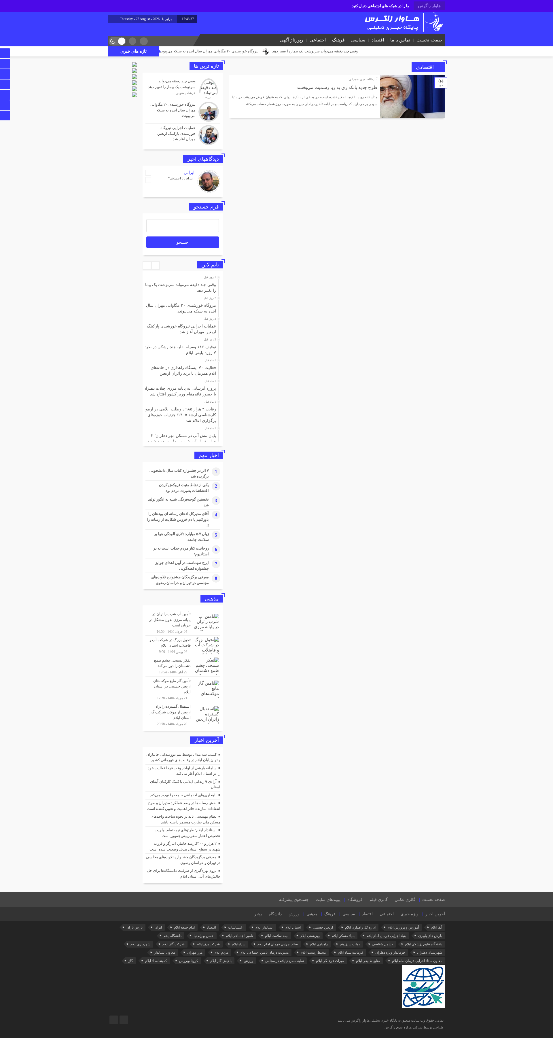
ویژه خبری (409, 914)
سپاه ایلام (238, 944)
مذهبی (311, 914)
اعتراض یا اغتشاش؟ (181, 178)
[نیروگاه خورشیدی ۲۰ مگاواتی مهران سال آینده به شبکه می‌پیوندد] (182, 111)
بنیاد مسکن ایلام (343, 936)
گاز (130, 961)
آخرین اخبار (435, 914)
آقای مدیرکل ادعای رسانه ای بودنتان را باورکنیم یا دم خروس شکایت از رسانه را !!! (178, 519)
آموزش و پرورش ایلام (403, 927)
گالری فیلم (379, 899)
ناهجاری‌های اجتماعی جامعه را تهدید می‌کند (183, 795)
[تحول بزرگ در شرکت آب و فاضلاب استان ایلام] (182, 646)
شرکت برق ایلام (208, 944)
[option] (182, 286)
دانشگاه (275, 914)
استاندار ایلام (264, 927)
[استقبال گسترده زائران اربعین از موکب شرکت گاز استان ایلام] (182, 714)
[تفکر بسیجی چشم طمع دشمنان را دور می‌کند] (182, 666)
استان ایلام (293, 927)
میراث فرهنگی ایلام (330, 961)
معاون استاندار (164, 952)
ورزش (294, 914)
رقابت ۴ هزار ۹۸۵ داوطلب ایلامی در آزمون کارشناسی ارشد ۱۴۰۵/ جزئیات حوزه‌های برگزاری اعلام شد (179, 415)
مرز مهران (194, 952)
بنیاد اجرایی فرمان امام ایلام (386, 936)
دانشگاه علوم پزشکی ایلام (423, 944)
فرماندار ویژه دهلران (390, 952)
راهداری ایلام (319, 944)
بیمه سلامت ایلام (276, 936)
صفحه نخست (429, 39)
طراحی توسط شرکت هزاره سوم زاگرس (414, 1027)
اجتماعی (318, 39)
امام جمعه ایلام (184, 927)
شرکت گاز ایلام (173, 944)
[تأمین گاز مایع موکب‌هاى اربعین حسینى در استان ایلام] (182, 689)
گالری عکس (405, 899)
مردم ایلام (221, 952)
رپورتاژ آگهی (291, 39)
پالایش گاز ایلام (221, 961)
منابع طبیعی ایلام (368, 961)
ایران (158, 927)
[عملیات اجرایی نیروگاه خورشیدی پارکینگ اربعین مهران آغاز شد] (182, 134)
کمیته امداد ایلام (156, 961)
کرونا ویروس (188, 961)
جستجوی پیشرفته (294, 899)
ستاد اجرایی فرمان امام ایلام (277, 944)
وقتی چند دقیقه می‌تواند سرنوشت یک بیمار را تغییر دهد (355, 51)
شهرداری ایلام (140, 944)
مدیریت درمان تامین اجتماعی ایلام (264, 952)
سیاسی (358, 39)
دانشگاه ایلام (172, 936)
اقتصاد (378, 39)
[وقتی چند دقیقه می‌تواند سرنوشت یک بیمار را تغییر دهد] (182, 88)
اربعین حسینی (323, 927)
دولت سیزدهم (350, 944)
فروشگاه (355, 899)
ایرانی (189, 172)
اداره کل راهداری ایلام (360, 927)
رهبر (258, 914)
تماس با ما (400, 39)
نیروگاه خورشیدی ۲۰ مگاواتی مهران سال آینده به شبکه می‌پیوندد (249, 51)
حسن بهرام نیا (204, 936)
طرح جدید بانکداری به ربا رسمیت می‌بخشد (337, 87)
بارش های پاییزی (430, 936)
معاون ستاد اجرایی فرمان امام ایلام (417, 961)
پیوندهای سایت (328, 899)
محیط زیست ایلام (313, 952)
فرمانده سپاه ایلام (350, 952)
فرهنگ (338, 39)
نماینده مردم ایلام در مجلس (284, 961)
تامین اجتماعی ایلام (239, 936)
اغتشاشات (235, 927)
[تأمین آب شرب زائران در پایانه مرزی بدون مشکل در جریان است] (182, 622)
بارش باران (134, 927)
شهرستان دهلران (429, 952)
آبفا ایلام (436, 927)
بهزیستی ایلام (310, 936)
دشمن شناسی (382, 944)
